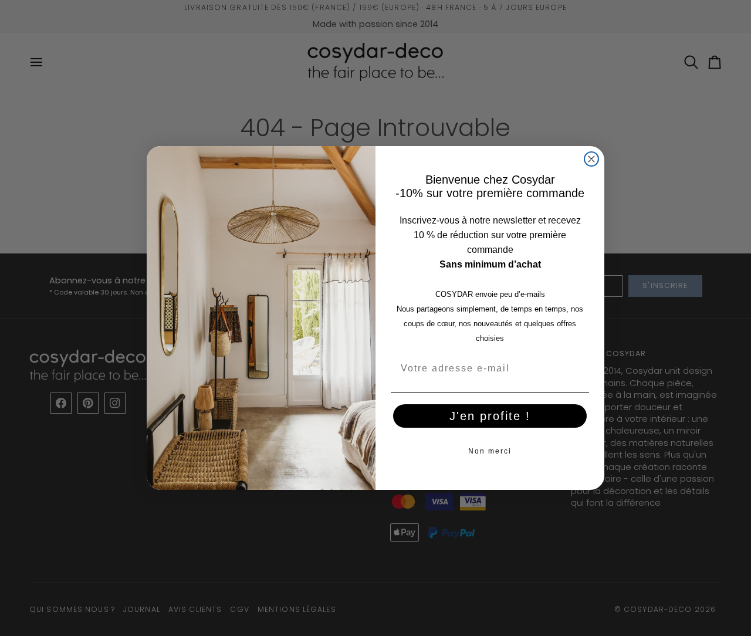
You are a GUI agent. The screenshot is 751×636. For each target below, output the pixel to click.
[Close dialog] (591, 159)
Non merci (490, 451)
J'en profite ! (489, 416)
